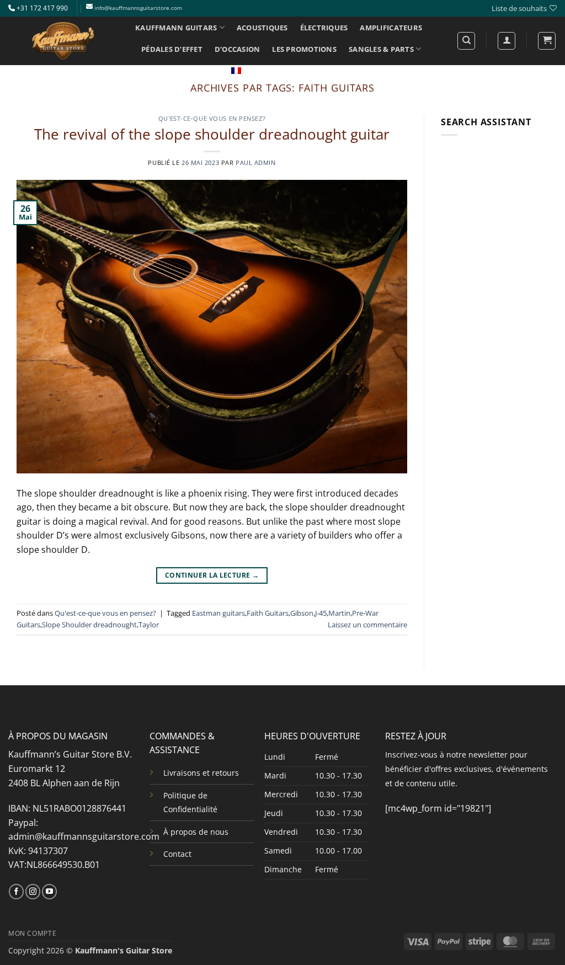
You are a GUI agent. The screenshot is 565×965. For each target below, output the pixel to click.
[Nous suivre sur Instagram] (32, 891)
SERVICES (157, 71)
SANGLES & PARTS (381, 49)
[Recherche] (466, 41)
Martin (339, 613)
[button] (547, 41)
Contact (177, 854)
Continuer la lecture (212, 575)
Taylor (148, 625)
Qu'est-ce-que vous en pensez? (211, 118)
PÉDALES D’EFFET (171, 49)
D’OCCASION (237, 49)
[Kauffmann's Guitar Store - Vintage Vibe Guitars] (63, 41)
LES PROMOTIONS (304, 49)
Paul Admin (256, 162)
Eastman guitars (218, 613)
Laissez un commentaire (367, 625)
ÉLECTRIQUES (324, 28)
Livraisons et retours (201, 772)
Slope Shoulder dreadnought (89, 625)
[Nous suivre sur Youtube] (49, 891)
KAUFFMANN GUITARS (176, 28)
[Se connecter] (506, 41)
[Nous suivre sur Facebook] (16, 891)
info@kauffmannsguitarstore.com (138, 8)
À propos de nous (195, 832)
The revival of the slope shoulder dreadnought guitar (212, 134)
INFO (203, 71)
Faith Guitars (268, 613)
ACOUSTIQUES (262, 28)
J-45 (321, 613)
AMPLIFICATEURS (391, 28)
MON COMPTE (32, 933)
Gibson (301, 613)
